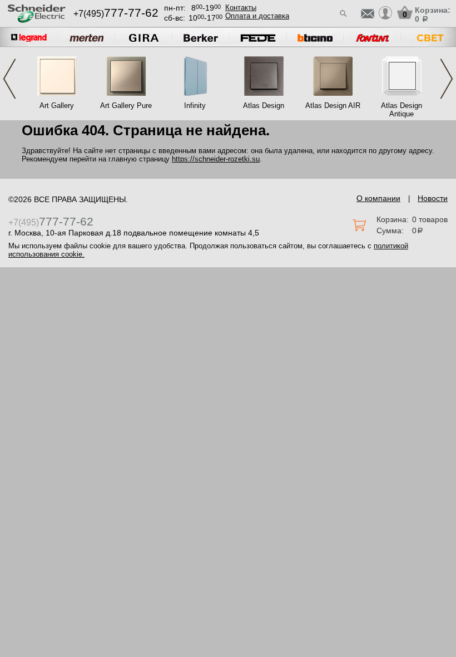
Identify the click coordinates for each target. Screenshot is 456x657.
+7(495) (115, 13)
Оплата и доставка (257, 16)
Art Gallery (56, 105)
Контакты (240, 7)
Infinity (195, 105)
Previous (9, 78)
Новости (433, 198)
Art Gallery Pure (126, 105)
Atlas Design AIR (332, 105)
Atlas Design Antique (401, 109)
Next (446, 78)
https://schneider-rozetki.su (216, 159)
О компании (378, 198)
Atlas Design (263, 105)
